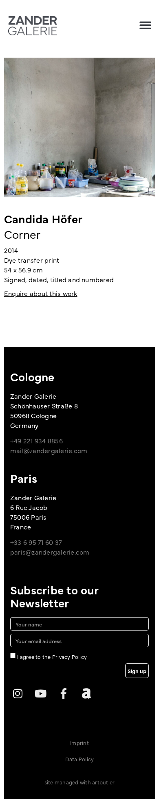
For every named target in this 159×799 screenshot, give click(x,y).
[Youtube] (40, 693)
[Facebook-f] (63, 693)
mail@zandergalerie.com (48, 450)
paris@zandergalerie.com (50, 551)
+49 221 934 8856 (36, 440)
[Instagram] (17, 693)
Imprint (79, 742)
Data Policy (79, 758)
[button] (145, 25)
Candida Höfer (43, 218)
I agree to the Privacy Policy (52, 656)
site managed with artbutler (79, 782)
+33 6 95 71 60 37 (36, 542)
